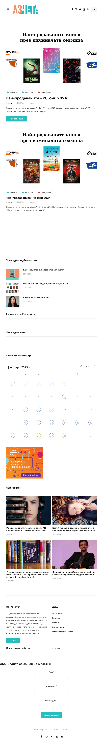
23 (91, 423)
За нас (13, 640)
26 (38, 436)
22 (78, 423)
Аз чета (10, 103)
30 (51, 383)
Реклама (55, 623)
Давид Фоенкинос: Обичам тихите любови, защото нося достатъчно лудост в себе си (73, 573)
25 (25, 436)
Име (51, 672)
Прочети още (16, 118)
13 (51, 409)
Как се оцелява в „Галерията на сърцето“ (43, 270)
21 (65, 423)
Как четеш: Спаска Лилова (36, 297)
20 (51, 423)
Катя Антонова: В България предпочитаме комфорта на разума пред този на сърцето (73, 529)
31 (65, 383)
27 (12, 383)
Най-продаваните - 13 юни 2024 (28, 197)
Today (88, 367)
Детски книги (58, 627)
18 (25, 423)
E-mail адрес (51, 700)
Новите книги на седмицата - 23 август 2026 (45, 283)
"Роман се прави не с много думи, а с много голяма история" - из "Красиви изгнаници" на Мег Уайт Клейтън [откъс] (27, 574)
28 (25, 383)
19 (38, 423)
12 (38, 409)
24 (12, 436)
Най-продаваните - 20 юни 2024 (36, 98)
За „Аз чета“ (57, 614)
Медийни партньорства (62, 632)
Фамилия (51, 686)
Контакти (56, 618)
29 (38, 383)
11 (25, 409)
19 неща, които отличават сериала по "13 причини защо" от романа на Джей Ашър (26, 529)
